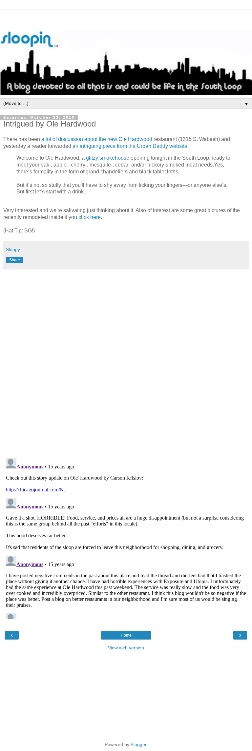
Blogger (138, 744)
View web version (126, 647)
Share (14, 260)
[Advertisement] (126, 18)
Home (126, 635)
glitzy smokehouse (107, 158)
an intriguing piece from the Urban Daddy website (130, 146)
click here (89, 217)
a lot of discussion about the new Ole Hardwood (97, 139)
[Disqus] (126, 361)
